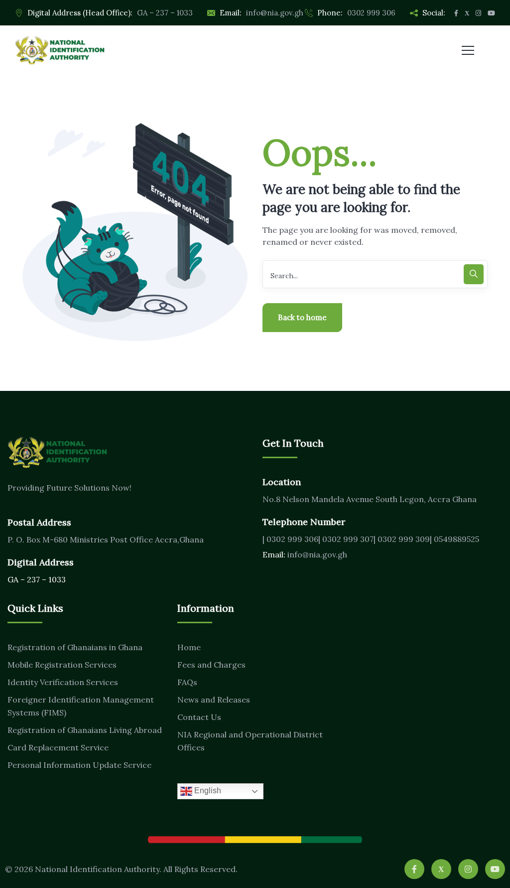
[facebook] (414, 869)
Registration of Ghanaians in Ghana (74, 647)
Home (189, 647)
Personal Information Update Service (79, 765)
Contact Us (199, 717)
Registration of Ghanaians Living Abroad (84, 730)
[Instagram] (468, 869)
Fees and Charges (211, 665)
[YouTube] (495, 869)
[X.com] (441, 869)
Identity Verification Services (62, 682)
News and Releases (213, 700)
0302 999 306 (371, 12)
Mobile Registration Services (62, 665)
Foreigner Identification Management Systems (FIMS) (80, 706)
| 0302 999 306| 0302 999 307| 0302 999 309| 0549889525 (370, 539)
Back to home (302, 317)
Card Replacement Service (58, 747)
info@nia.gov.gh (274, 12)
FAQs (187, 682)
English (206, 790)
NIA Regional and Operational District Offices (250, 740)
